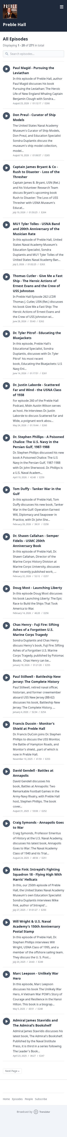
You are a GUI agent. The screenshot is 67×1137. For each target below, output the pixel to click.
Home (6, 1099)
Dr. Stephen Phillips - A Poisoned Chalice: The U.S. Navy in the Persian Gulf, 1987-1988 (38, 442)
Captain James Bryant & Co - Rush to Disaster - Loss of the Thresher (36, 172)
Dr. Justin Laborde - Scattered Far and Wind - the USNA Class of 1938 (37, 390)
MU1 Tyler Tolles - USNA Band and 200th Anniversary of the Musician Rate (36, 229)
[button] (6, 68)
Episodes (17, 1099)
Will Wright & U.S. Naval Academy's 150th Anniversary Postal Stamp (36, 926)
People (29, 1099)
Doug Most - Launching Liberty (37, 587)
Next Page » (12, 1071)
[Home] (10, 11)
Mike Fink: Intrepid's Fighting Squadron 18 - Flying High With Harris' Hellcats (37, 874)
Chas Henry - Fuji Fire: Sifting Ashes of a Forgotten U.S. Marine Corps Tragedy (36, 629)
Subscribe (41, 1099)
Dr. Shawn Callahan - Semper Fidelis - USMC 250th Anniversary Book (36, 541)
